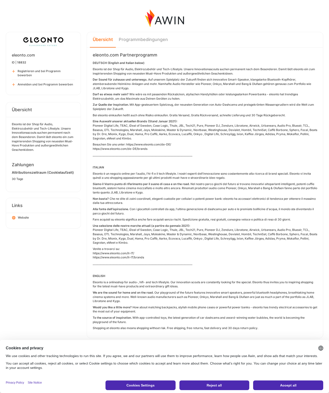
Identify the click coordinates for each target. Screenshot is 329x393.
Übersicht (103, 39)
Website (23, 217)
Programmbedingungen (143, 39)
